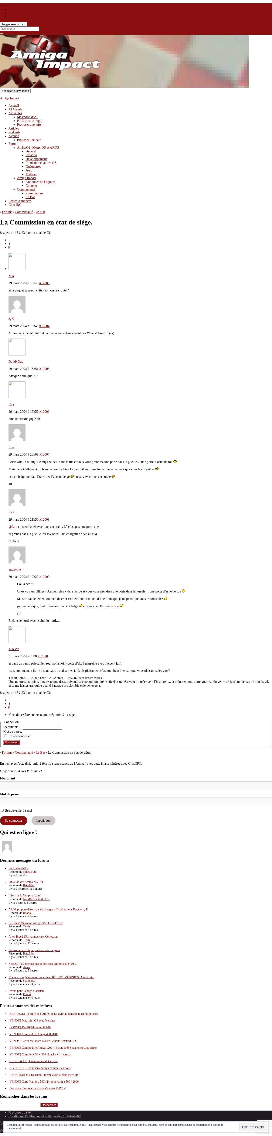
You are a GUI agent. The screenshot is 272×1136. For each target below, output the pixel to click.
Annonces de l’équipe (40, 182)
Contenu (31, 185)
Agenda (13, 136)
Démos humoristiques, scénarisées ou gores (34, 950)
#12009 (44, 576)
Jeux (29, 170)
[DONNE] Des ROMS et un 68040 (29, 1027)
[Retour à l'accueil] (249, 86)
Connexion (11, 742)
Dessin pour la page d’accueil (26, 990)
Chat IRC (14, 204)
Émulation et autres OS (41, 162)
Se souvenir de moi (18, 810)
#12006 (44, 411)
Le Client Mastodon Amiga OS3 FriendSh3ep (35, 923)
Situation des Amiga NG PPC (26, 882)
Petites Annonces (19, 201)
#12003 (44, 283)
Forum (12, 143)
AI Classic (15, 109)
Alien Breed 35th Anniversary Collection (33, 936)
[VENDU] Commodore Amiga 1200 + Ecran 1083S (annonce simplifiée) (52, 1047)
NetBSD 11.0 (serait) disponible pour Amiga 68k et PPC (42, 963)
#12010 (43, 656)
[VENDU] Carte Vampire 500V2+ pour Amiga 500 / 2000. (43, 1081)
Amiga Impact (9, 98)
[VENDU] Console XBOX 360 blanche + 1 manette (39, 1054)
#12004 (44, 326)
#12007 (44, 454)
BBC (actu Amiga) (29, 121)
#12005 (44, 369)
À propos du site (19, 1112)
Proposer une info (29, 124)
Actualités (15, 113)
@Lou (12, 526)
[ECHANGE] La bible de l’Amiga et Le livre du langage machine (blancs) (53, 1013)
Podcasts (14, 132)
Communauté (26, 189)
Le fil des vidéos (18, 868)
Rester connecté (19, 736)
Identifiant (7, 778)
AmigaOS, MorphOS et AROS (38, 147)
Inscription (43, 820)
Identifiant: (11, 727)
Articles (13, 128)
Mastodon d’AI (27, 117)
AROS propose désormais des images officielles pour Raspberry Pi (48, 909)
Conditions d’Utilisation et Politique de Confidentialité (44, 1116)
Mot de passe (9, 794)
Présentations (34, 193)
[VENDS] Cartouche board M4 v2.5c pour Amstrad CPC (42, 1041)
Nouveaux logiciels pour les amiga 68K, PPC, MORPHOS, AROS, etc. (51, 977)
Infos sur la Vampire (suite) (24, 895)
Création (31, 155)
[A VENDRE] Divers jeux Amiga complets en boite (39, 1068)
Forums (7, 212)
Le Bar (30, 197)
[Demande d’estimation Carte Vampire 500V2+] (37, 1088)
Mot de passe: (13, 731)
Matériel (31, 174)
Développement (36, 159)
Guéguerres (33, 166)
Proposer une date (29, 140)
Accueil (13, 105)
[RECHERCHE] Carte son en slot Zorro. (33, 1061)
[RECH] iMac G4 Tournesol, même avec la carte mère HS (43, 1074)
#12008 (44, 519)
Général (31, 151)
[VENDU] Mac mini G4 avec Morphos (31, 1020)
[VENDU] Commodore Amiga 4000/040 (33, 1034)
